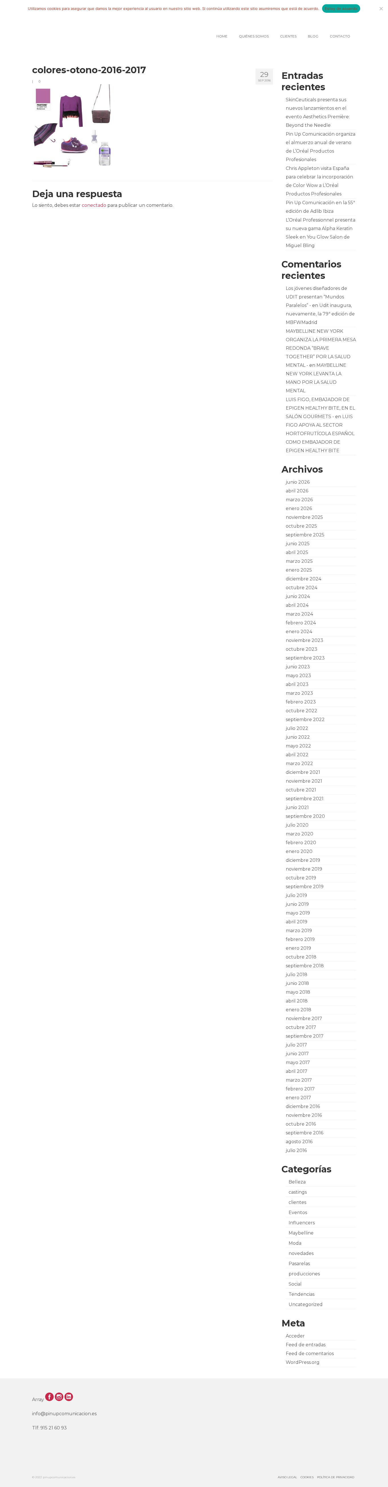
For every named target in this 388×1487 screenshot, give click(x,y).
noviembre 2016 (304, 1115)
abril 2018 (297, 1001)
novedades (301, 1253)
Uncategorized (306, 1304)
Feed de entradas (306, 1344)
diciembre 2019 (303, 860)
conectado (94, 205)
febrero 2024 (301, 622)
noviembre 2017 (304, 1018)
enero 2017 (298, 1097)
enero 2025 (299, 570)
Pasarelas (299, 1263)
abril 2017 (296, 1071)
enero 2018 (298, 1009)
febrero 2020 (301, 842)
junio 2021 (297, 807)
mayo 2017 (298, 1062)
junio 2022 (298, 737)
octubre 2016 (301, 1124)
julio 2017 (296, 1045)
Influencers (302, 1222)
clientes (297, 1202)
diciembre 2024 (303, 579)
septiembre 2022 (305, 719)
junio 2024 (298, 596)
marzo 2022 (299, 763)
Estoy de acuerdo (341, 8)
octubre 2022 (301, 710)
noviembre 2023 (304, 640)
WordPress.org (303, 1362)
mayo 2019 (298, 913)
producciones (304, 1274)
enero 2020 (299, 851)
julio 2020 (297, 825)
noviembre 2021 (304, 781)
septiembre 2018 (305, 965)
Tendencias (301, 1294)
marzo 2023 (299, 693)
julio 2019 (296, 895)
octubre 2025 (301, 526)
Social (295, 1284)
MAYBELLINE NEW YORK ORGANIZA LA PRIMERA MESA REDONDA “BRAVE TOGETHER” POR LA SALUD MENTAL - (321, 348)
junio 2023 (298, 666)
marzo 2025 (299, 561)
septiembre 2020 (305, 816)
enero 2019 (298, 948)
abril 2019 (296, 921)
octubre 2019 (301, 878)
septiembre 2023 (305, 658)
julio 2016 (296, 1150)
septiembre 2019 (305, 886)
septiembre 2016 (304, 1133)
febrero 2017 (300, 1089)
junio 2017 (297, 1053)
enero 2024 (299, 631)
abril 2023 (297, 684)
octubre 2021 (301, 790)
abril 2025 (297, 552)
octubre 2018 (301, 957)
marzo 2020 (299, 834)
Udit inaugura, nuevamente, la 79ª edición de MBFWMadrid (320, 314)
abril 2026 (297, 491)
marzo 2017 (299, 1080)
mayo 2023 (298, 675)
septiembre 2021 (305, 798)
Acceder (295, 1336)
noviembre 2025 (304, 517)
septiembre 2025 (305, 535)
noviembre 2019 (304, 869)
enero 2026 (299, 508)
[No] (381, 8)
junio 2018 (297, 983)
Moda (295, 1243)
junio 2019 (297, 904)
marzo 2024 (299, 614)
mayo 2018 (298, 992)
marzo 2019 (299, 930)
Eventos (298, 1212)
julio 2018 (296, 974)
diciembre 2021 (303, 772)
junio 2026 (298, 482)
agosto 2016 (299, 1141)
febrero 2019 (300, 939)
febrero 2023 (301, 702)
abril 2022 (297, 754)
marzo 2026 (299, 499)
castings (298, 1192)
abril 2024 (297, 605)
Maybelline (301, 1233)
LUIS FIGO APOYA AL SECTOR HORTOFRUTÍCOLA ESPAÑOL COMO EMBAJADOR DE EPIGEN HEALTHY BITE (320, 433)
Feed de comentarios (310, 1353)
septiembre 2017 (305, 1036)
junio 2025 (298, 543)
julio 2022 (297, 728)
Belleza (297, 1182)
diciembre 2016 (303, 1106)
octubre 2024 (301, 587)
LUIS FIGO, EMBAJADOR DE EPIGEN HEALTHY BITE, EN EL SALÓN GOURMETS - (320, 408)
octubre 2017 (301, 1027)
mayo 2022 (298, 746)
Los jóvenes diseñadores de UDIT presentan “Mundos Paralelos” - (316, 297)
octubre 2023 (301, 649)
